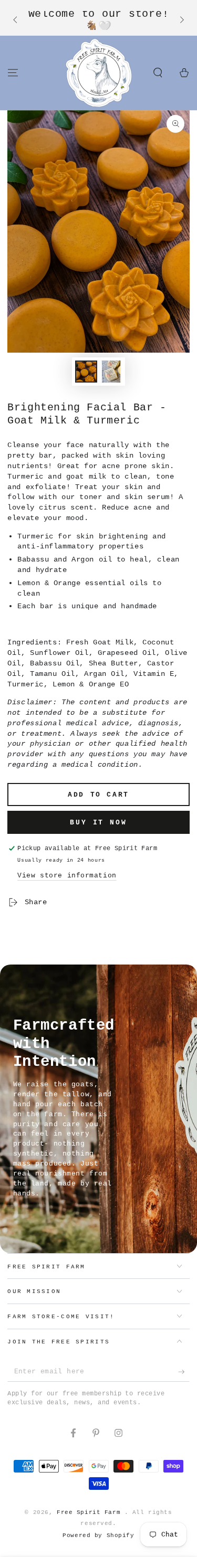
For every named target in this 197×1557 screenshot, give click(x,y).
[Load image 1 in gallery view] (86, 372)
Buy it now (98, 823)
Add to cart (98, 795)
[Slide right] (180, 20)
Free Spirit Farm (91, 1512)
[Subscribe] (184, 1372)
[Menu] (13, 72)
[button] (158, 72)
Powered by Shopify (98, 1535)
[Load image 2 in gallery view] (111, 372)
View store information (67, 876)
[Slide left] (15, 20)
